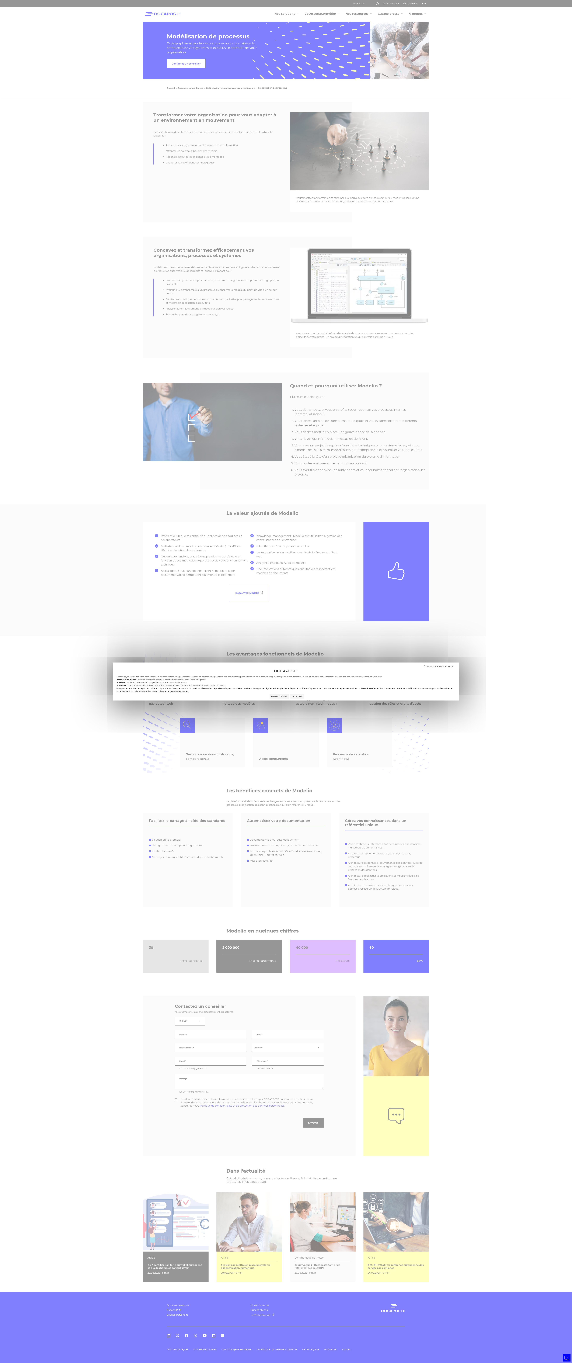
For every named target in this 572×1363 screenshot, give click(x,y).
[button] (567, 1358)
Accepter (297, 696)
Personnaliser (279, 696)
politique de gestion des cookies (173, 691)
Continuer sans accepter (438, 666)
